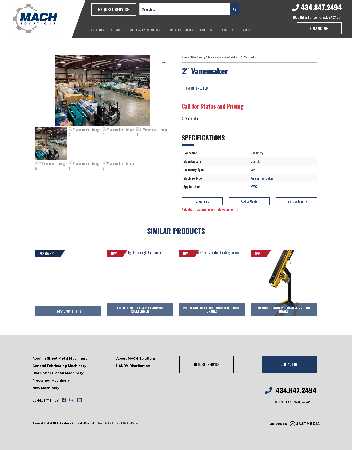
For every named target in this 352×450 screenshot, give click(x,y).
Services (116, 30)
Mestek (255, 161)
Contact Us (226, 30)
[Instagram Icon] (71, 400)
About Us (206, 30)
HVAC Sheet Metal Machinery (58, 373)
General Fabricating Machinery (59, 366)
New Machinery (45, 388)
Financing (319, 28)
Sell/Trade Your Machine (145, 30)
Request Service (113, 9)
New (209, 57)
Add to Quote (249, 201)
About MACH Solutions (136, 358)
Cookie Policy (130, 423)
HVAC (253, 186)
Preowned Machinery (51, 380)
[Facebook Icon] (64, 400)
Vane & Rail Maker (227, 57)
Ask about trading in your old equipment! (210, 209)
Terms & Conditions (109, 423)
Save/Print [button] (202, 201)
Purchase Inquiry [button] (296, 201)
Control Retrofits (180, 30)
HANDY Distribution (133, 366)
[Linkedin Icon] (79, 400)
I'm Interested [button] (197, 88)
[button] (163, 61)
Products (97, 30)
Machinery (198, 57)
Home (185, 57)
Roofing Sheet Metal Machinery (60, 358)
